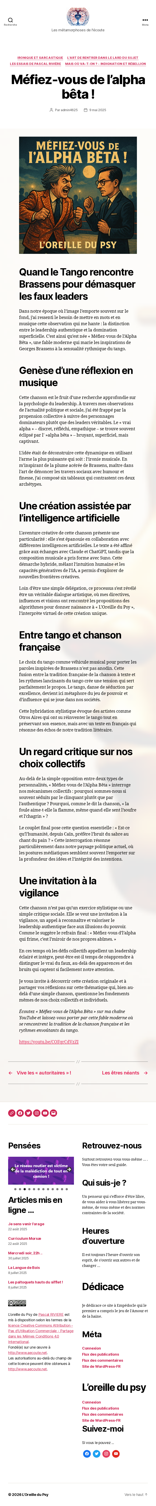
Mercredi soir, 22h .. (25, 1253)
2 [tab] (20, 1189)
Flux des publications (100, 1354)
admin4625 (69, 110)
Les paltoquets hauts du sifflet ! (35, 1282)
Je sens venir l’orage (26, 1224)
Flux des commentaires (102, 1360)
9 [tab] (53, 1189)
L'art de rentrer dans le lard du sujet (103, 58)
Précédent (13, 1170)
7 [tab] (43, 1189)
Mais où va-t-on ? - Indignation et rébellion (105, 64)
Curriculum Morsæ (24, 1238)
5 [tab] (34, 1189)
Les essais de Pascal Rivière (35, 64)
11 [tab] (62, 1189)
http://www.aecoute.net (27, 1353)
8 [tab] (48, 1189)
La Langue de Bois (24, 1267)
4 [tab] (29, 1189)
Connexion (91, 1348)
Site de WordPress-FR (101, 1366)
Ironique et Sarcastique (40, 58)
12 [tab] (67, 1189)
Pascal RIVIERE (51, 1314)
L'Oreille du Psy (35, 1494)
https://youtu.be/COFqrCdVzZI (49, 1042)
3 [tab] (25, 1189)
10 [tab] (57, 1189)
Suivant (69, 1170)
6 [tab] (39, 1189)
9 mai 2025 (97, 110)
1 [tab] (15, 1189)
